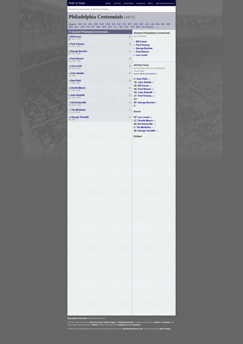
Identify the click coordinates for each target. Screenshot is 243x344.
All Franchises (147, 26)
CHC (102, 24)
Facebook (166, 322)
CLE (119, 24)
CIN (113, 24)
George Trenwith (146, 130)
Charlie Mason (145, 120)
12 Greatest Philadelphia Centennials (88, 31)
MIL (163, 24)
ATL (85, 24)
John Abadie (144, 82)
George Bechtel (144, 48)
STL (115, 26)
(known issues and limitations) (145, 73)
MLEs (150, 3)
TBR (121, 26)
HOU (136, 24)
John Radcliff (145, 92)
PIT (93, 26)
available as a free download (129, 324)
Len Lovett (141, 55)
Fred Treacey (143, 44)
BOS (96, 24)
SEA (104, 26)
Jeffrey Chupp (109, 322)
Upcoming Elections (165, 3)
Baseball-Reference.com (133, 328)
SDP (98, 26)
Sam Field (142, 78)
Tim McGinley (144, 127)
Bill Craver (141, 41)
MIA (158, 24)
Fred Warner (142, 51)
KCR (141, 24)
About (108, 3)
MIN (168, 24)
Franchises (129, 3)
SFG (110, 26)
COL (124, 24)
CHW (108, 24)
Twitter (157, 322)
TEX (126, 26)
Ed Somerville (145, 123)
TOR (132, 26)
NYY (77, 26)
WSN (138, 26)
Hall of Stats (77, 3)
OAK (83, 26)
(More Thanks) (165, 328)
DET (130, 24)
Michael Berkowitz (126, 322)
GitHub (94, 324)
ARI (79, 24)
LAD (152, 24)
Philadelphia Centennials (77, 318)
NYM (71, 26)
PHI (88, 26)
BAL (90, 24)
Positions (141, 3)
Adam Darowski (96, 322)
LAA (147, 24)
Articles (117, 3)
